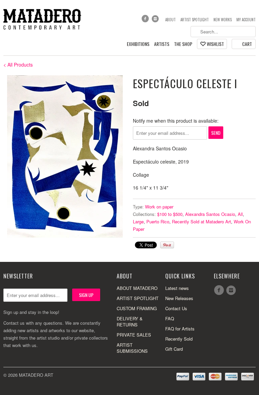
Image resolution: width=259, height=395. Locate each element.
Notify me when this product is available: (176, 120)
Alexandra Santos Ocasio (210, 214)
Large (138, 221)
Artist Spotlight (194, 19)
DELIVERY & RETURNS (130, 321)
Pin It (167, 245)
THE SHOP (183, 44)
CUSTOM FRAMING (137, 308)
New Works (222, 19)
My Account (246, 19)
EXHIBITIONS (138, 44)
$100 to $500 (169, 214)
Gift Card (174, 349)
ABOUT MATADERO (137, 288)
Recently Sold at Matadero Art (201, 221)
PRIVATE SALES (134, 334)
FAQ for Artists (180, 328)
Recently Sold (179, 339)
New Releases (179, 298)
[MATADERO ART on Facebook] (145, 20)
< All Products (18, 64)
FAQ (169, 318)
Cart (247, 43)
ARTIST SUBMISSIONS (132, 348)
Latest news (177, 288)
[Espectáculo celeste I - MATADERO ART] (64, 156)
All (240, 214)
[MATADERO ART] (43, 19)
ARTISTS (161, 44)
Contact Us (176, 308)
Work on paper (159, 206)
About (170, 19)
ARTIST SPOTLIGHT (138, 298)
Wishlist (215, 43)
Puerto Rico (157, 221)
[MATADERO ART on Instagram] (156, 20)
